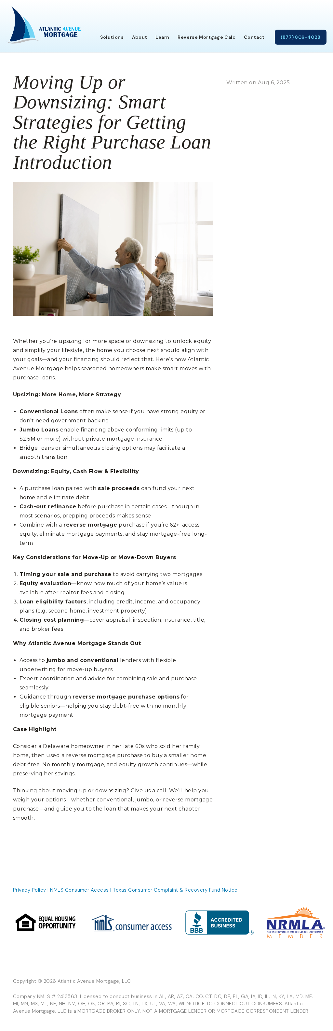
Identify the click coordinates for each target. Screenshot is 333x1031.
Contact (254, 37)
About (139, 37)
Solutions (112, 37)
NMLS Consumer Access (79, 890)
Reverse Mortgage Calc (206, 37)
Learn (162, 37)
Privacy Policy (29, 890)
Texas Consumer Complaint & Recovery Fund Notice (175, 890)
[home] (44, 25)
